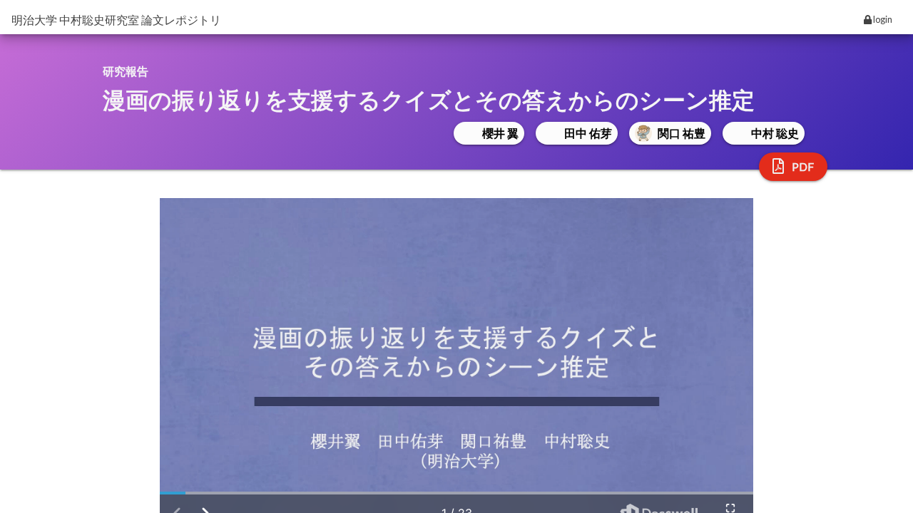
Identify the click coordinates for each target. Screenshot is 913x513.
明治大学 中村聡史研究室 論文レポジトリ (116, 19)
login (882, 19)
